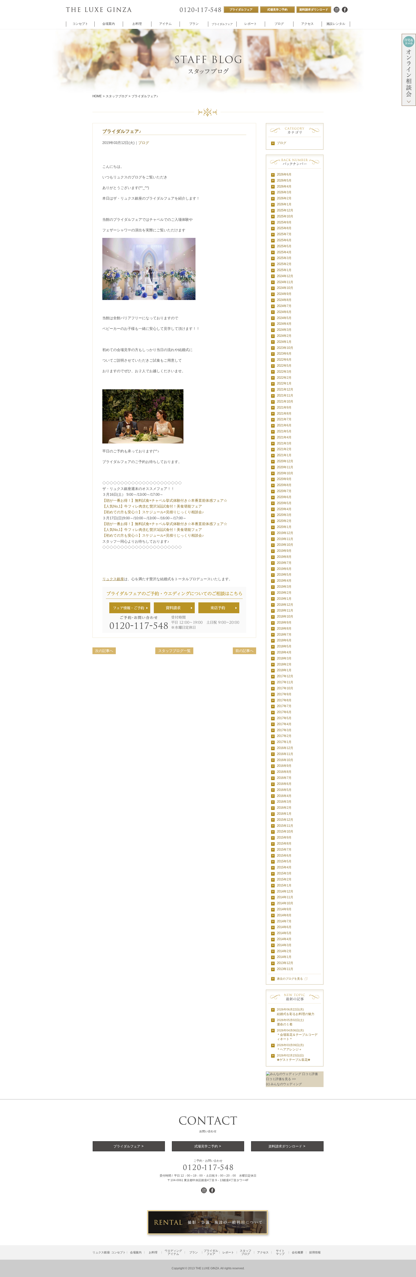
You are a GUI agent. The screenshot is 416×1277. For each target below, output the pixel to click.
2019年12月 (285, 533)
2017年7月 (284, 706)
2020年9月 (284, 479)
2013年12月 (285, 963)
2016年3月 (284, 801)
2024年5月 (284, 318)
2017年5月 (284, 718)
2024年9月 (284, 294)
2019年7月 (284, 563)
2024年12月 (285, 276)
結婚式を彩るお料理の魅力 (295, 1012)
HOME (97, 96)
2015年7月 (284, 849)
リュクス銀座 (113, 579)
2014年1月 (284, 957)
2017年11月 (285, 682)
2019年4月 (284, 580)
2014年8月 (284, 915)
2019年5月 (284, 574)
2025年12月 (285, 210)
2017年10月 (285, 688)
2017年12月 (285, 676)
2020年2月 (284, 521)
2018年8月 (284, 628)
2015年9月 (284, 837)
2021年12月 (285, 389)
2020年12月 (285, 461)
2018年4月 (284, 652)
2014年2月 (284, 951)
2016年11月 (285, 754)
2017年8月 (284, 700)
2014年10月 (285, 903)
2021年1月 (284, 455)
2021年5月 (284, 431)
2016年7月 (284, 778)
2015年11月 (285, 825)
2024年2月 (284, 336)
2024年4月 (284, 324)
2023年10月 (285, 348)
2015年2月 (284, 879)
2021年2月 (284, 449)
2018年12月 (285, 604)
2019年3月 (284, 586)
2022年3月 (284, 371)
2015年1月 (284, 885)
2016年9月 (284, 766)
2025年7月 (284, 234)
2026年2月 (284, 198)
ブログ (143, 143)
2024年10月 (285, 288)
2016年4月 (284, 796)
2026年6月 (284, 174)
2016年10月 (285, 760)
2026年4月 (284, 186)
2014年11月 (285, 897)
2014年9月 (284, 909)
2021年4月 (284, 437)
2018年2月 (284, 664)
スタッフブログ (117, 96)
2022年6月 (284, 359)
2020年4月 (284, 509)
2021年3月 (284, 443)
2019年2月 (284, 592)
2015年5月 (284, 861)
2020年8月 (284, 485)
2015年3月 (284, 873)
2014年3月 (284, 945)
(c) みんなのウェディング (284, 1084)
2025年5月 (284, 246)
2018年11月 (285, 610)
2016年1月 (284, 813)
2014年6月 (284, 927)
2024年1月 (284, 342)
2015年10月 (285, 831)
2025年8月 (284, 228)
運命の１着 (290, 1022)
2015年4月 (284, 867)
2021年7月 (284, 419)
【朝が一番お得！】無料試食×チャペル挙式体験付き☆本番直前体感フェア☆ (164, 500)
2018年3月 (284, 658)
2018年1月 (284, 670)
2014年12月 (285, 891)
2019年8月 (284, 557)
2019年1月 (284, 598)
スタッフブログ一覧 (174, 651)
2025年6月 (284, 240)
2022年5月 (284, 365)
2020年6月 (284, 497)
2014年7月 (284, 921)
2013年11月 (285, 969)
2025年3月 (284, 258)
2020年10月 (285, 473)
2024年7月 (284, 306)
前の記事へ (244, 651)
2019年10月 (285, 545)
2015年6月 (284, 855)
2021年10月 (285, 401)
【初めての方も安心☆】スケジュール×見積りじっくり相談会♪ (153, 512)
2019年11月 (285, 539)
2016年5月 (284, 790)
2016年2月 (284, 807)
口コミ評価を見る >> (281, 1079)
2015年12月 (285, 819)
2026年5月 (284, 180)
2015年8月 (284, 843)
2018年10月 (285, 616)
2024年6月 (284, 312)
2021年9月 (284, 407)
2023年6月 (284, 353)
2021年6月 (284, 425)
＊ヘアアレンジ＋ (290, 1047)
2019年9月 (284, 551)
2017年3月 (284, 730)
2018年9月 (284, 622)
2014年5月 (284, 933)
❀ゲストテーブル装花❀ (293, 1058)
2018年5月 (284, 646)
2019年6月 (284, 569)
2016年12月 (285, 748)
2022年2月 (284, 377)
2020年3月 (284, 515)
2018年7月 (284, 634)
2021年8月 (284, 413)
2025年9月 (284, 222)
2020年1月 (284, 527)
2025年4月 (284, 252)
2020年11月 (285, 467)
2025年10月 (285, 216)
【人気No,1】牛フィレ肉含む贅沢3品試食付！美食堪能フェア (152, 506)
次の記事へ (104, 651)
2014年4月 (284, 939)
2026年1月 (284, 204)
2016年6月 (284, 784)
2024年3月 (284, 330)
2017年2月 (284, 736)
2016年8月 (284, 772)
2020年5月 (284, 503)
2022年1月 (284, 383)
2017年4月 (284, 724)
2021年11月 (285, 395)
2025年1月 (284, 270)
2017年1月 (284, 742)
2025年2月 (284, 264)
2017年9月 (284, 694)
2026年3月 (284, 192)
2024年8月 (284, 300)
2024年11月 (285, 282)
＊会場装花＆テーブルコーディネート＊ (297, 1035)
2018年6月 (284, 640)
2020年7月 (284, 491)
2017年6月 (284, 712)
